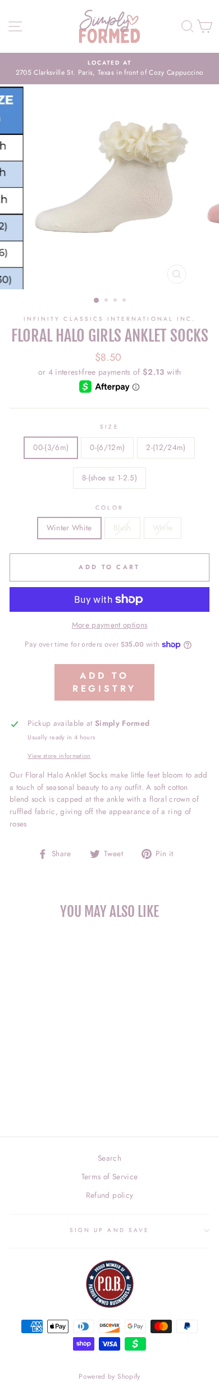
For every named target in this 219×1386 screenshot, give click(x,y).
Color (109, 507)
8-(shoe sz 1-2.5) (109, 477)
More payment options (110, 624)
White (163, 527)
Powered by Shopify (109, 1376)
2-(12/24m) (165, 447)
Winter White (69, 527)
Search (109, 1158)
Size (109, 426)
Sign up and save (109, 1230)
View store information (59, 755)
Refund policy (109, 1195)
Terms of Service (109, 1176)
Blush (122, 527)
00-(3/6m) (51, 447)
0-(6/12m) (107, 447)
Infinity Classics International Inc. (109, 319)
